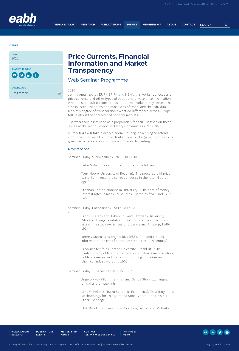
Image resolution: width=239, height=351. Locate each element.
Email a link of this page (15, 75)
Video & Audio (64, 24)
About (171, 24)
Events (131, 24)
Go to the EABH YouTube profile (213, 332)
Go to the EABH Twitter (220, 332)
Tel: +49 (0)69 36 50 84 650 (99, 334)
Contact (188, 24)
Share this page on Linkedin (29, 75)
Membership (152, 24)
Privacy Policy (129, 331)
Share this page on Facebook (36, 75)
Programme (20, 93)
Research (87, 24)
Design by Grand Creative (217, 344)
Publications (110, 24)
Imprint (126, 334)
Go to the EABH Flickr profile (206, 332)
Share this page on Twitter (22, 75)
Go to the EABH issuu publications (227, 332)
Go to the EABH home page (22, 20)
